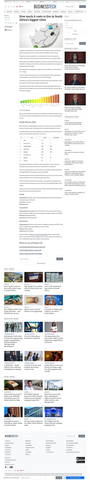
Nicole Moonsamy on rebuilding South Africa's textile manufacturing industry (75, 67)
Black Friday (50, 441)
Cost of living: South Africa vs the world (30, 250)
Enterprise (28, 445)
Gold (67, 1)
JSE (14, 1)
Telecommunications (50, 419)
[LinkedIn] (14, 6)
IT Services (69, 447)
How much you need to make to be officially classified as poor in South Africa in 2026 (13, 397)
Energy (30, 11)
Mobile (48, 449)
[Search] (85, 11)
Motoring (37, 11)
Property (56, 11)
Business (16, 11)
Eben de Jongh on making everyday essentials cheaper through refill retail (73, 109)
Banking (9, 11)
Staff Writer (7, 17)
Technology (49, 452)
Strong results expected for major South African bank (33, 423)
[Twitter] (8, 6)
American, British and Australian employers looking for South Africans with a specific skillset (75, 173)
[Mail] (16, 23)
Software (28, 452)
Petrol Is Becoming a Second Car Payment (32, 337)
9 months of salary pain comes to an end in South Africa (53, 311)
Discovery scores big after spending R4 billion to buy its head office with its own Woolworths (53, 398)
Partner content (9, 334)
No (67, 25)
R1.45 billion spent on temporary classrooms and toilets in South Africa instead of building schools (75, 183)
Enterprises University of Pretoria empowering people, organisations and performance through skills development (13, 341)
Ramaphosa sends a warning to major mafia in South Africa (13, 423)
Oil (78, 1)
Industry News (46, 11)
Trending (63, 11)
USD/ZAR (28, 1)
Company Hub (79, 11)
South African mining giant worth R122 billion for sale (73, 123)
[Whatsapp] (11, 6)
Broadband (69, 441)
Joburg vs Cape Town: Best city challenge (30, 253)
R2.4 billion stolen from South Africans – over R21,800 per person (13, 311)
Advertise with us (10, 460)
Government (7, 392)
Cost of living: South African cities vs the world (32, 247)
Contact (7, 462)
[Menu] (4, 11)
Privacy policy (9, 464)
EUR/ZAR (55, 1)
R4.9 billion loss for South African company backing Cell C (53, 423)
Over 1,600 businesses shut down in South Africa (53, 288)
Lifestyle (6, 15)
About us (8, 457)
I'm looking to (69, 27)
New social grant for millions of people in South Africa (75, 193)
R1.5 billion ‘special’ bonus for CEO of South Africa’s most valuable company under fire (33, 397)
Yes (67, 23)
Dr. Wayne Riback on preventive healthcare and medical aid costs (75, 88)
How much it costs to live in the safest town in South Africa (12, 288)
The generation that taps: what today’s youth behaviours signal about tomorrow (54, 339)
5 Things (7, 441)
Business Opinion (51, 443)
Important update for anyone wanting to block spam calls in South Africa (74, 162)
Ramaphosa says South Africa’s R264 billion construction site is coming (75, 143)
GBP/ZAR (41, 1)
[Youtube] (17, 6)
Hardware (8, 447)
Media (27, 449)
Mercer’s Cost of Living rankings (38, 234)
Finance (23, 11)
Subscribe (82, 6)
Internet (48, 447)
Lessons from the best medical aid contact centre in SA (32, 367)
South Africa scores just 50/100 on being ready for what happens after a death (54, 368)
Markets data (8, 1)
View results (75, 34)
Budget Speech (9, 443)
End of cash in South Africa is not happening (33, 310)
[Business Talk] (21, 6)
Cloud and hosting (72, 443)
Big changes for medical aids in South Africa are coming (33, 288)
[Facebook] (5, 6)
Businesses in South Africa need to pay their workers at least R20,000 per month (75, 133)
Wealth (70, 11)
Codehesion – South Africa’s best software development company (12, 367)
